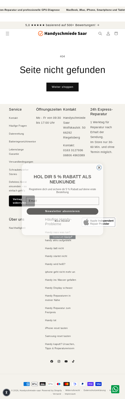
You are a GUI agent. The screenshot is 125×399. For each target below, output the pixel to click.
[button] (6, 392)
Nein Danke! (62, 219)
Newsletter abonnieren (62, 209)
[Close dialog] (99, 165)
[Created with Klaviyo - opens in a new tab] (62, 235)
